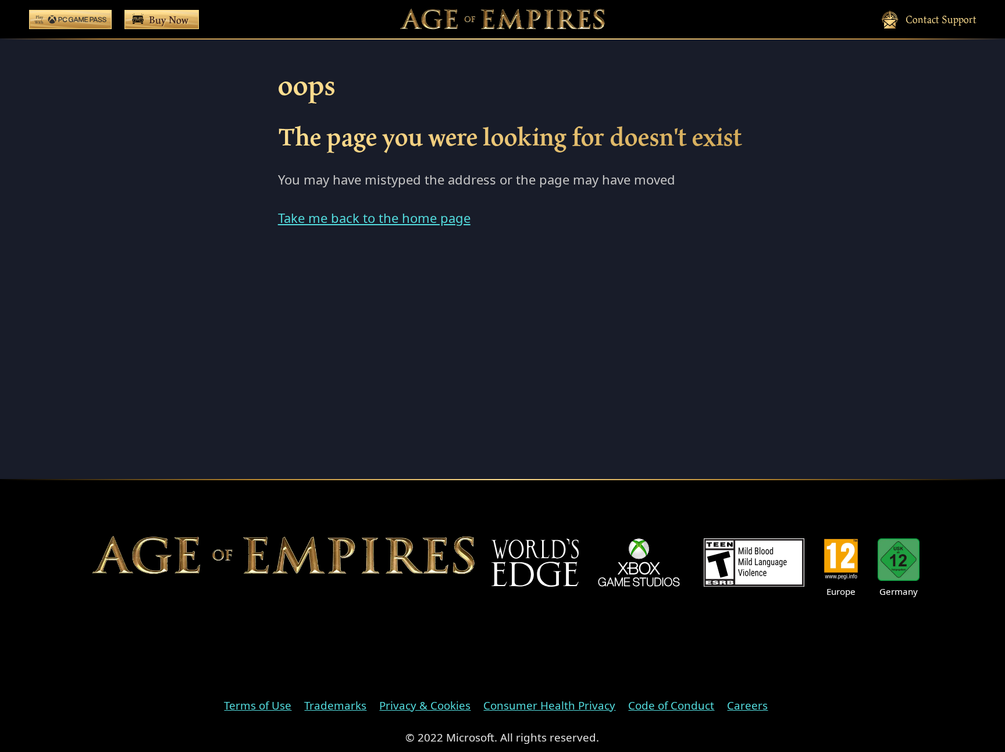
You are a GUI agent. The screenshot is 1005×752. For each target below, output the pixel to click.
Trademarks (335, 705)
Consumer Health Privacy (549, 705)
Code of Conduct (671, 705)
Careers (747, 705)
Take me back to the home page (374, 217)
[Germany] (899, 559)
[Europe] (841, 559)
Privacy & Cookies (425, 705)
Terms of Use (257, 705)
